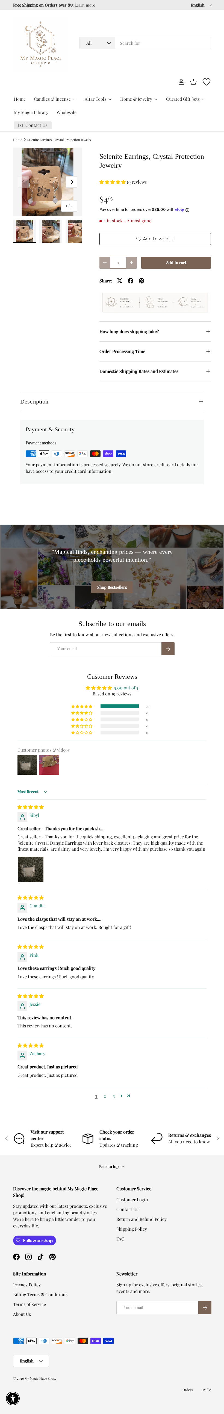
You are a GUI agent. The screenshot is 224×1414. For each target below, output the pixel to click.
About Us (22, 1314)
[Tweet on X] (119, 280)
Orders (187, 1390)
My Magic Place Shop (40, 1378)
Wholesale (66, 112)
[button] (193, 82)
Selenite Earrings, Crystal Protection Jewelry (59, 139)
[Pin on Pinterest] (141, 280)
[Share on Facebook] (130, 280)
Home (20, 99)
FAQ (120, 1239)
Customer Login (132, 1199)
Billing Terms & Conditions (40, 1294)
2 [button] (105, 1096)
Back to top (109, 1166)
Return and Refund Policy (141, 1219)
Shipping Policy (131, 1229)
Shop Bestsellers (112, 587)
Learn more (85, 5)
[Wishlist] (206, 82)
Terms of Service (29, 1304)
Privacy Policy (27, 1284)
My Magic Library (31, 112)
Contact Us (127, 1209)
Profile (206, 1390)
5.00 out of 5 (126, 687)
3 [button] (114, 1096)
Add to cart (176, 262)
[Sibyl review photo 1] (30, 869)
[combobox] (145, 43)
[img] (30, 807)
